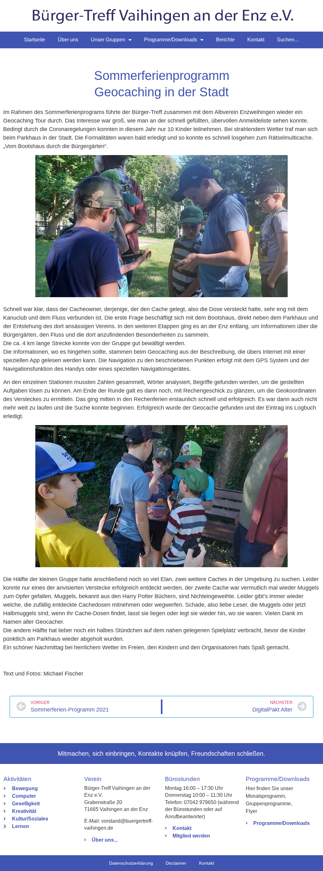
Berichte (225, 39)
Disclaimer (176, 863)
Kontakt (255, 39)
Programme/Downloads (170, 39)
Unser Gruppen (108, 39)
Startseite (34, 39)
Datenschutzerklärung (131, 863)
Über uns (68, 39)
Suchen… (288, 39)
